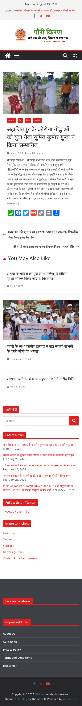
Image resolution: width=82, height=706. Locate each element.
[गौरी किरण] (7, 55)
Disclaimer (10, 665)
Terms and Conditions (17, 657)
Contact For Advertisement (20, 558)
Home (11, 120)
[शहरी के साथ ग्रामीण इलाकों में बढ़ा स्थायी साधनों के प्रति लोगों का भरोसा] (41, 303)
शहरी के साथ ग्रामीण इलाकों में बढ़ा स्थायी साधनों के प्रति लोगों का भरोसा (40, 349)
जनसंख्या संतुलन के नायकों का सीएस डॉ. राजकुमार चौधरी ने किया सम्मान (37, 475)
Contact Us (10, 641)
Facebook (9, 533)
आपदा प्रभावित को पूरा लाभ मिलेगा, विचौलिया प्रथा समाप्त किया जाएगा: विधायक (37, 276)
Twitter (7, 539)
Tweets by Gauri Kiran (17, 511)
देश (20, 120)
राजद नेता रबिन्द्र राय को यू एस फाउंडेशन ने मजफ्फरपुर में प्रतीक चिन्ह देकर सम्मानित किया (43, 234)
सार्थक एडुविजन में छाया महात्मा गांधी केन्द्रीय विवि (40, 379)
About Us (9, 633)
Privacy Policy (12, 649)
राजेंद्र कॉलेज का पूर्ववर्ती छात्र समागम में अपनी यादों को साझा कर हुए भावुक (38, 455)
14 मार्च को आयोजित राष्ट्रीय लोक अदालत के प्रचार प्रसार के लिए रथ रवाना (39, 465)
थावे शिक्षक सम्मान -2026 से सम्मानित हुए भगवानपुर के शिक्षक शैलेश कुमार (38, 444)
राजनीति (37, 120)
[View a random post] (74, 55)
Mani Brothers (35, 153)
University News (13, 552)
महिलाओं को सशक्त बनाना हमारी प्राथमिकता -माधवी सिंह (43, 246)
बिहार (28, 120)
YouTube (8, 545)
